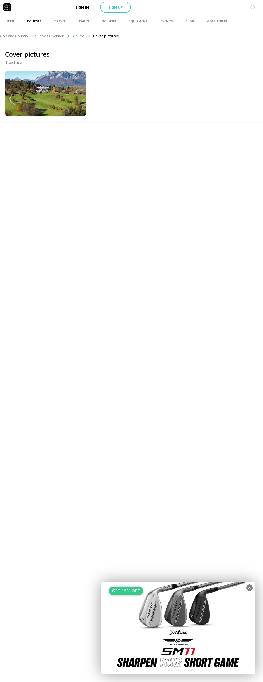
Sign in (82, 7)
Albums (78, 36)
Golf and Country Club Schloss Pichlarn (32, 36)
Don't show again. (180, 670)
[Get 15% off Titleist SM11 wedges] (178, 628)
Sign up (115, 7)
